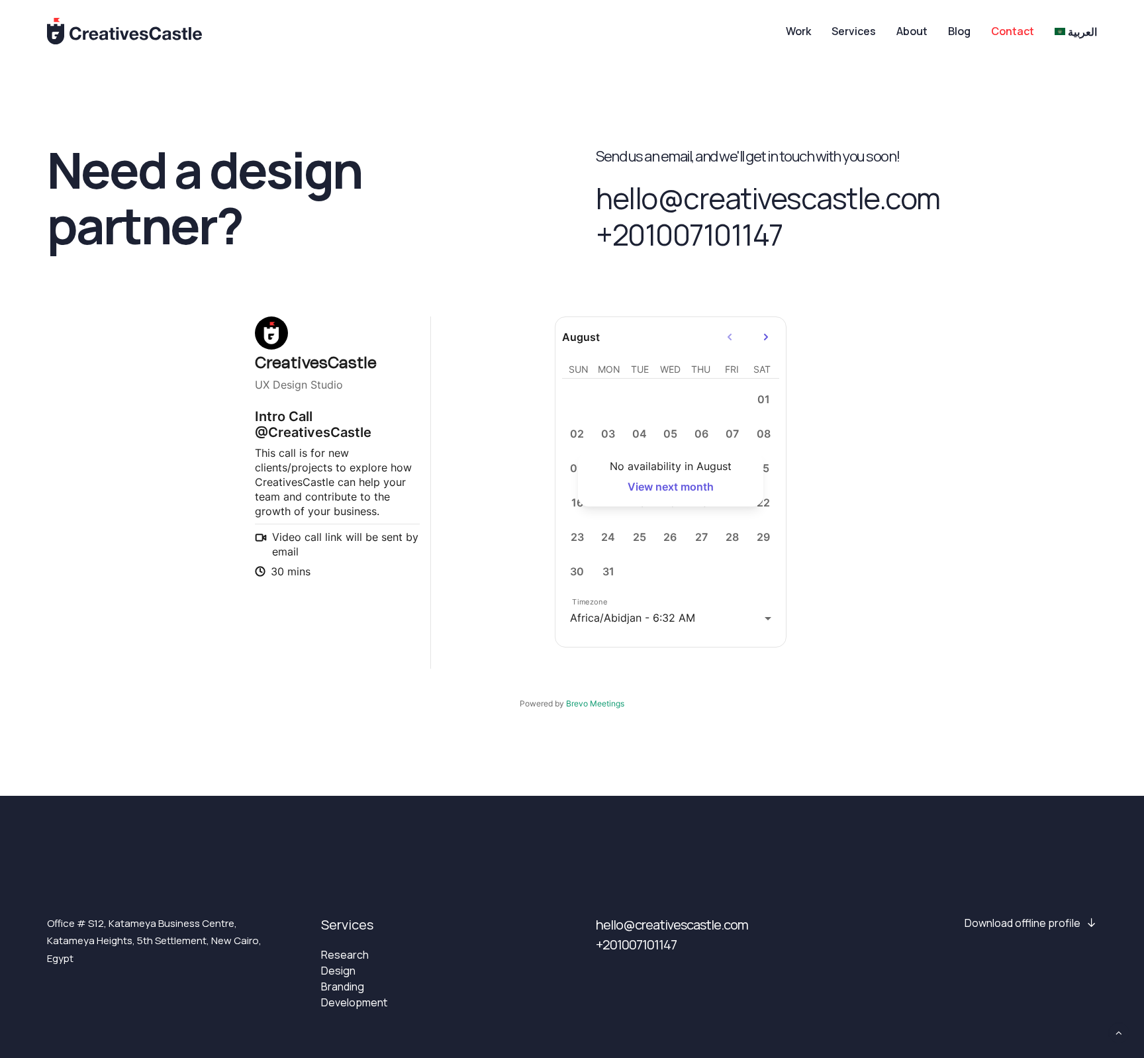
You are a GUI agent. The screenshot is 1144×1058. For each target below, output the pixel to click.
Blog (959, 31)
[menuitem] (803, 31)
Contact (1012, 31)
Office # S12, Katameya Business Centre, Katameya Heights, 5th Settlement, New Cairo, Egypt (154, 940)
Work (798, 31)
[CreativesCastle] (124, 31)
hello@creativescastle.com (768, 198)
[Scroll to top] (1118, 1032)
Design (338, 970)
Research (345, 954)
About (912, 31)
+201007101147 (689, 234)
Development (354, 1002)
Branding (342, 986)
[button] (1031, 923)
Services (854, 31)
